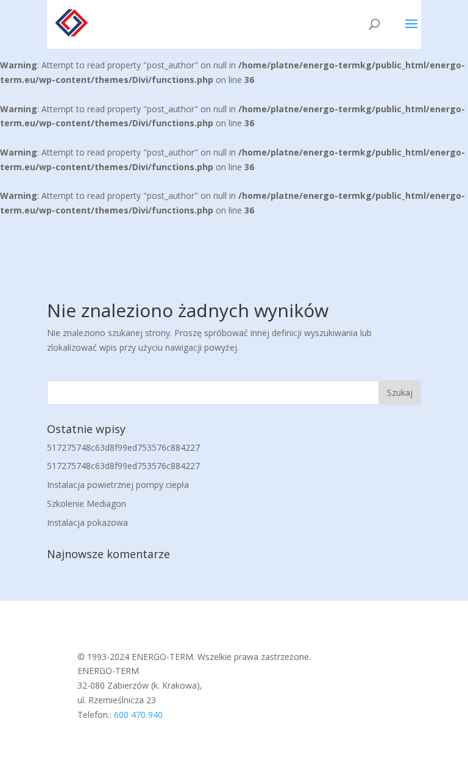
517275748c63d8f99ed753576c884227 (123, 447)
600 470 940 (138, 714)
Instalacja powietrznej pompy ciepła (118, 484)
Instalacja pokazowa (87, 522)
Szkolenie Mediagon (86, 503)
